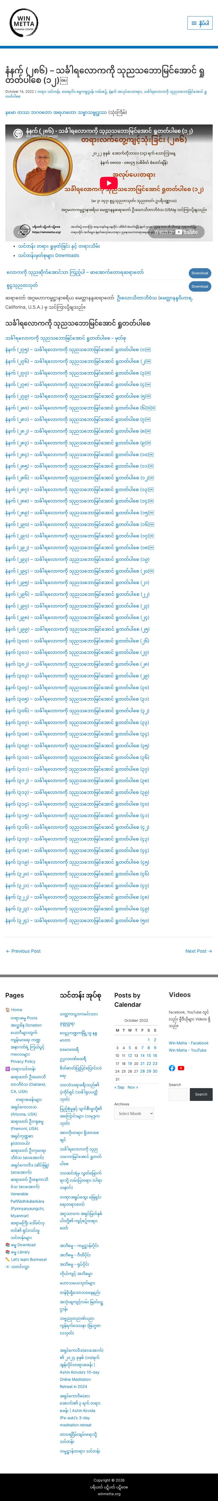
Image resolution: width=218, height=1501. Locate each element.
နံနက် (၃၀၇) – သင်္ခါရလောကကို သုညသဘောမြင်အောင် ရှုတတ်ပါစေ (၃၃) (77, 722)
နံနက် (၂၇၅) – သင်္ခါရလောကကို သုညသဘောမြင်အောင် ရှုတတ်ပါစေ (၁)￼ (78, 349)
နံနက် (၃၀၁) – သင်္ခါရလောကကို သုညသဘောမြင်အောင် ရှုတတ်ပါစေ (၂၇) (77, 652)
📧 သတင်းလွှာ (17, 1266)
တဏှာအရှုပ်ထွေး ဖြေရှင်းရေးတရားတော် (80, 1200)
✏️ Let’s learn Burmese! (26, 1259)
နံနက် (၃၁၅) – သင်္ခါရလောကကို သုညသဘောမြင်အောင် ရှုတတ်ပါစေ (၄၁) (77, 815)
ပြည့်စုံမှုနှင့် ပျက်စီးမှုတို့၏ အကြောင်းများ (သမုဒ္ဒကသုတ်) (81, 1115)
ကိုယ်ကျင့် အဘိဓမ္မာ (76, 1273)
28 (142, 1071)
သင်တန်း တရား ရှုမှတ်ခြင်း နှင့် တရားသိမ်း (59, 246)
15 (149, 1055)
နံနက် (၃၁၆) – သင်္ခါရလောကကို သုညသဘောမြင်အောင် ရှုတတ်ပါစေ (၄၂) (77, 827)
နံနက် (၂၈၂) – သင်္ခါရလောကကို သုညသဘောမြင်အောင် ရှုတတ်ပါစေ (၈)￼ (78, 431)
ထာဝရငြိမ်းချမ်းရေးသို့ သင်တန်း (78, 1438)
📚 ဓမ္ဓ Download (20, 1244)
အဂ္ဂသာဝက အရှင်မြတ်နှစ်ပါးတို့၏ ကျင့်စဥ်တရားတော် (81, 1220)
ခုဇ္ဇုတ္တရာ (67, 1023)
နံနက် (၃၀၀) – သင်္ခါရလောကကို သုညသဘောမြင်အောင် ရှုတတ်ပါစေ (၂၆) (77, 640)
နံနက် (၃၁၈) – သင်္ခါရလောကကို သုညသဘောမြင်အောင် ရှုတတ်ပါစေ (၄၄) (77, 850)
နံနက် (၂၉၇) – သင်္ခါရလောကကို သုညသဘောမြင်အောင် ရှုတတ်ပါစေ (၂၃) (77, 606)
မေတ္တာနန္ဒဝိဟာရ (176, 297)
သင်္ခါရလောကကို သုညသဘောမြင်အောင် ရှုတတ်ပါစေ (81, 1156)
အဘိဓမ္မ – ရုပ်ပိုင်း (74, 1264)
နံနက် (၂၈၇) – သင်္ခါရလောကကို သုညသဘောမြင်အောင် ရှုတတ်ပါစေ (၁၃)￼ (79, 489)
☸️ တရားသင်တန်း (20, 1069)
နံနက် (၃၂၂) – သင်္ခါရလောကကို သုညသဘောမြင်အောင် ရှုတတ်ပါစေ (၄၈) (77, 897)
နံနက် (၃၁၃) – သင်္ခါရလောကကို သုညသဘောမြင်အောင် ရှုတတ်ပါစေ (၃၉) (77, 792)
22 (148, 1063)
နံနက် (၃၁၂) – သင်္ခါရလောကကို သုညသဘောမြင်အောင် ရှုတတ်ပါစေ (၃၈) (77, 780)
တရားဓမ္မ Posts (24, 1018)
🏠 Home (13, 1009)
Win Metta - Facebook (189, 1043)
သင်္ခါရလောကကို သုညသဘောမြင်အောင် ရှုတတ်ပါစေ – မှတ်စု (65, 338)
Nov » (133, 1087)
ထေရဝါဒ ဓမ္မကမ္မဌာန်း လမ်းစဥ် (84, 92)
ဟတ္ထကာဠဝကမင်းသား (79, 1014)
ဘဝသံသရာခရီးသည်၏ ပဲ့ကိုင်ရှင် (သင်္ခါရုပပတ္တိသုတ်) (79, 1092)
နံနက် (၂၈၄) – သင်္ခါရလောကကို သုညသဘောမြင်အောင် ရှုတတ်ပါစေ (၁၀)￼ (79, 454)
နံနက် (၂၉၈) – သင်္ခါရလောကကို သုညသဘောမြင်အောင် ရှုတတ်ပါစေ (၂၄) (77, 617)
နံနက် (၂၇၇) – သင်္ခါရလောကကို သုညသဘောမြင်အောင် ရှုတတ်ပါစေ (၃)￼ (78, 373)
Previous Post (23, 951)
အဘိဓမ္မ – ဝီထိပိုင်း (75, 1255)
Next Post (199, 951)
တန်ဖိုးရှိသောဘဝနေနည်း (80, 1292)
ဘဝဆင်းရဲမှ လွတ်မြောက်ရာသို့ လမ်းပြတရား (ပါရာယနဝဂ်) (81, 1180)
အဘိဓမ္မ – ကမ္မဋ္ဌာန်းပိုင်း (79, 1245)
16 (155, 1055)
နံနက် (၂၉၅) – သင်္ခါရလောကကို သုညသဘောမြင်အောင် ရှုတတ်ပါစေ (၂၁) (77, 582)
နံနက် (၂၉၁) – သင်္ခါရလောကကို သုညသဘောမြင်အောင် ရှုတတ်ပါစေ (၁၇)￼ (79, 535)
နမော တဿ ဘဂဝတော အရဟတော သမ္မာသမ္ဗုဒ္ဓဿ (56, 112)
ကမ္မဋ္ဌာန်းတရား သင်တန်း (80, 1451)
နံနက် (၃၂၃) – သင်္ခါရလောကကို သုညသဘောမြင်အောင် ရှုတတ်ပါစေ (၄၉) (77, 908)
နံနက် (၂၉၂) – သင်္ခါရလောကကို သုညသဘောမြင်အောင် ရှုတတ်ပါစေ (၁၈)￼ (79, 547)
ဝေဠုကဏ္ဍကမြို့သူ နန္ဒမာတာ (78, 1036)
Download (200, 273)
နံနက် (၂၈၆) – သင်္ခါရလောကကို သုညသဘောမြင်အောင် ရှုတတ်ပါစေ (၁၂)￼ (79, 477)
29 (148, 1071)
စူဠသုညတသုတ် (22, 285)
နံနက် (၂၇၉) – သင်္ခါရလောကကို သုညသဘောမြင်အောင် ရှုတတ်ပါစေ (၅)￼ (78, 396)
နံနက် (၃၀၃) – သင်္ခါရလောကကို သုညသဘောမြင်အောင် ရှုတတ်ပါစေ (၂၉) (77, 675)
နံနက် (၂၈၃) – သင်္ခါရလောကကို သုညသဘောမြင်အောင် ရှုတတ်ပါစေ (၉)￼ (78, 442)
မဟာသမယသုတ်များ (77, 1283)
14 (142, 1055)
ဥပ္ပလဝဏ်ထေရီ (73, 1058)
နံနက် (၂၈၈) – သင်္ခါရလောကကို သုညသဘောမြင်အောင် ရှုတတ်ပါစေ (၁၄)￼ (79, 501)
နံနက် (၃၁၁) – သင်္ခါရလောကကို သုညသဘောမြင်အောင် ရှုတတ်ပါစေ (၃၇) (77, 769)
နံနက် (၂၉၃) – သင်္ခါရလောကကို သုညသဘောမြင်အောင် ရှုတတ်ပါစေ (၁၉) (77, 559)
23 (155, 1063)
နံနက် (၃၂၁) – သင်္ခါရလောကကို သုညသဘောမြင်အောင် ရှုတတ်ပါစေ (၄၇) (77, 885)
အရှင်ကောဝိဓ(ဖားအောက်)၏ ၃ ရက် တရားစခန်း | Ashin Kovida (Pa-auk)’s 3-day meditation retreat (80, 1410)
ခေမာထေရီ (69, 1049)
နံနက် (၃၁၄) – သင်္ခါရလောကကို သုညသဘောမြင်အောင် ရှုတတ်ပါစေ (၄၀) (77, 804)
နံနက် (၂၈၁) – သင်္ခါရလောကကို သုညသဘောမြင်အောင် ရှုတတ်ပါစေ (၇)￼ (78, 419)
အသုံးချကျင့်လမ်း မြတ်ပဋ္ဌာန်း (81, 1305)
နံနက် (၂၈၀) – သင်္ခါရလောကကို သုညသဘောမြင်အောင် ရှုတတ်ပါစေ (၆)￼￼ (80, 408)
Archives (121, 1104)
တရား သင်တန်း (48, 92)
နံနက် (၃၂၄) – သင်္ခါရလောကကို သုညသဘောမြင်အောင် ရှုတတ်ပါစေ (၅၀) (77, 920)
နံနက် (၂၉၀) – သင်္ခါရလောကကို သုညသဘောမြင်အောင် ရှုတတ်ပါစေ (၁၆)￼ (79, 524)
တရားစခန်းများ (29, 1099)
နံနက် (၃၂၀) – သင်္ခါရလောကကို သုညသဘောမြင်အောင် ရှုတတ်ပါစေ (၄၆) (77, 873)
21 (142, 1063)
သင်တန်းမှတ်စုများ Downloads (48, 255)
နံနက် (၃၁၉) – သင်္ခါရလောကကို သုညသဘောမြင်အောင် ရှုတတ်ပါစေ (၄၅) (77, 862)
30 (155, 1071)
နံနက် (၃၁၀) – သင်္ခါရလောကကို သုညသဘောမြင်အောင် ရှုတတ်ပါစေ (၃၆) (77, 757)
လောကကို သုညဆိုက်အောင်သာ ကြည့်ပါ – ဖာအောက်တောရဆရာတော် (75, 272)
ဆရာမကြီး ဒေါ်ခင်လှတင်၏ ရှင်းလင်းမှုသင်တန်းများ (28, 1230)
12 (130, 1055)
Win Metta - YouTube (187, 1050)
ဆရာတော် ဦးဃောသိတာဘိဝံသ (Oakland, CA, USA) (28, 1084)
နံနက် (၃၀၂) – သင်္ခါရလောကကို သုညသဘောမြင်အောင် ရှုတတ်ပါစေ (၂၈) (77, 664)
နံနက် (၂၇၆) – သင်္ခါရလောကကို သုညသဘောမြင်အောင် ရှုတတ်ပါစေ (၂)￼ (78, 361)
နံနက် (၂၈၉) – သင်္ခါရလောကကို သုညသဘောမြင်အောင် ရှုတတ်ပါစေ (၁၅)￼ (79, 512)
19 (130, 1063)
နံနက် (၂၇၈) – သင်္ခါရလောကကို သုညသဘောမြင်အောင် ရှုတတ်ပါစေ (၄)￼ (78, 384)
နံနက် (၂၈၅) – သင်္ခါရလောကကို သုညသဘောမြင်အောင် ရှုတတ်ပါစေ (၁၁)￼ (79, 466)
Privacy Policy (23, 1061)
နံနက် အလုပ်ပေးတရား (125, 92)
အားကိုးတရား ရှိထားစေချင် (79, 1136)
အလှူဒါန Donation (26, 1025)
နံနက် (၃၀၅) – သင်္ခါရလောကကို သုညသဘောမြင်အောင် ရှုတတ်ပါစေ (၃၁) (77, 699)
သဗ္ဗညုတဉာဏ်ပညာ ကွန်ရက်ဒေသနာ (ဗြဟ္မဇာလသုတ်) (80, 1325)
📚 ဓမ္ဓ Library (17, 1252)
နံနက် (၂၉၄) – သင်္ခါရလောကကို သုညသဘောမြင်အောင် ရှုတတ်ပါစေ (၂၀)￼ (79, 571)
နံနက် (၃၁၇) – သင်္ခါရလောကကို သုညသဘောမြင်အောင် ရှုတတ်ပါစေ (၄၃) (77, 839)
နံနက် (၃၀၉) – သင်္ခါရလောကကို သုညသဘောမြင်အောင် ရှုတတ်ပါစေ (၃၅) (77, 745)
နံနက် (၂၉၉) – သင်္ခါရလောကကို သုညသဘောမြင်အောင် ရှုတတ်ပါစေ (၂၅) (77, 629)
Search (175, 1085)
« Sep (119, 1087)
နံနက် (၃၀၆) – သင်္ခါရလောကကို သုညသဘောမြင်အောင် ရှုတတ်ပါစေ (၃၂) (77, 710)
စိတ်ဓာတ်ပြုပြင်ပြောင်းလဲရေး (81, 1071)
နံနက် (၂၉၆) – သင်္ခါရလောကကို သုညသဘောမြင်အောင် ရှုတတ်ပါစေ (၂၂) (77, 594)
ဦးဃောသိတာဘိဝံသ (137, 297)
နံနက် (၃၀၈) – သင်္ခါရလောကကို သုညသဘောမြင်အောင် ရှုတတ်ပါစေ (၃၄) (77, 734)
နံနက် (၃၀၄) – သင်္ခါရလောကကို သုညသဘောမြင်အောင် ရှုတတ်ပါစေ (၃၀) (77, 687)
